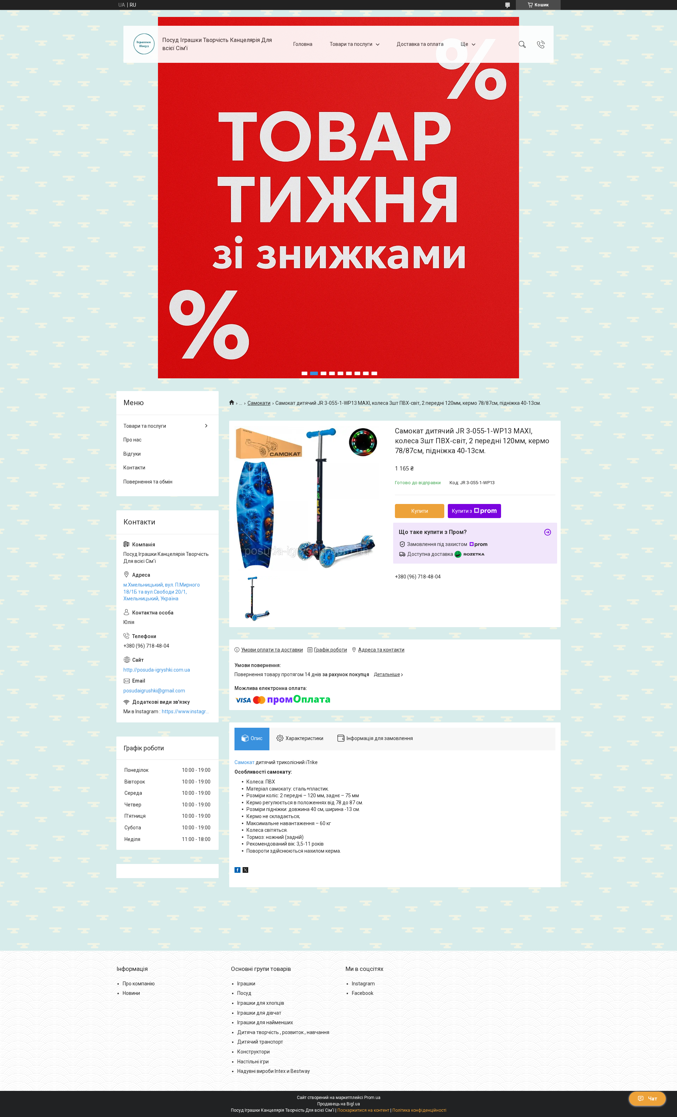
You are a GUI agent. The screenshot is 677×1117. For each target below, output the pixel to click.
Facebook (362, 993)
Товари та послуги (351, 44)
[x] (245, 871)
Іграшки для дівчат (259, 1013)
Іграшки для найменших (265, 1022)
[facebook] (237, 871)
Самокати (259, 403)
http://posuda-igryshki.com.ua (156, 670)
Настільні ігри (253, 1061)
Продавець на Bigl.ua (338, 1103)
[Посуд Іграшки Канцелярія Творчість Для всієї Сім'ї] (143, 44)
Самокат (244, 762)
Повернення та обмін (147, 482)
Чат (652, 1098)
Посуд (244, 993)
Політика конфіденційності (419, 1110)
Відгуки (132, 454)
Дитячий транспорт (260, 1042)
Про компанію (139, 983)
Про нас (132, 440)
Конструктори (253, 1052)
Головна (302, 44)
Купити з (462, 511)
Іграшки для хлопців (260, 1003)
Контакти (134, 467)
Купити (419, 511)
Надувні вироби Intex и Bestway (273, 1071)
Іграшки (246, 983)
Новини (131, 993)
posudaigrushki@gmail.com (154, 690)
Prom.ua (372, 1097)
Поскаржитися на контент (363, 1110)
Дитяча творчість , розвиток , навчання (283, 1032)
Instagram (363, 983)
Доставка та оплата (420, 44)
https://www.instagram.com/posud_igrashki (187, 711)
